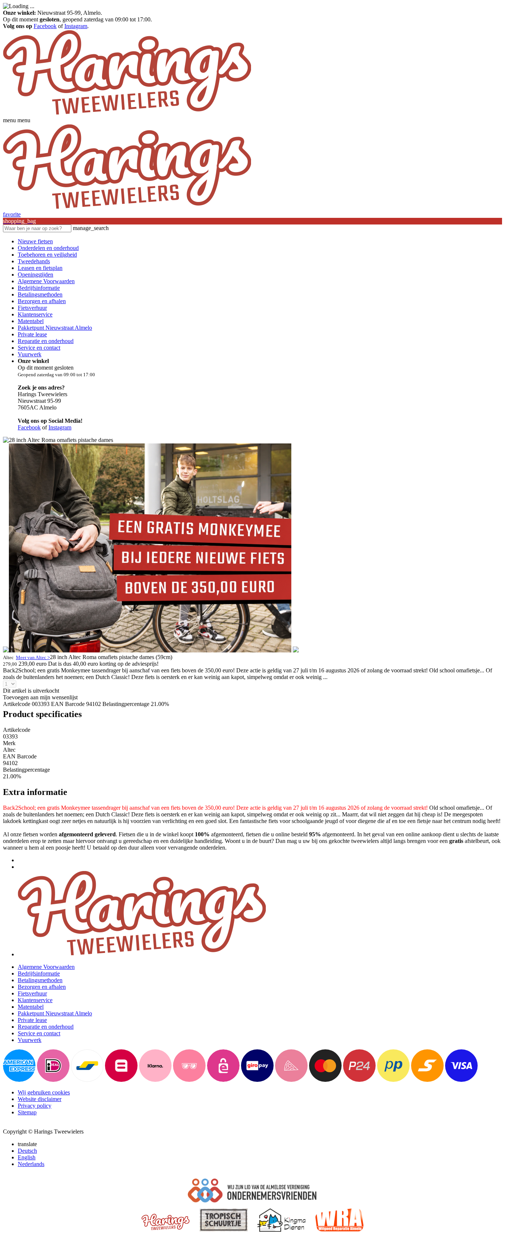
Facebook (45, 26)
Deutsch (27, 1151)
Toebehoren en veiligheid (47, 254)
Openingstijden (35, 274)
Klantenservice (35, 314)
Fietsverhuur (32, 308)
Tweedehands (34, 261)
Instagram (75, 26)
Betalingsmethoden (40, 294)
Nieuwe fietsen (35, 241)
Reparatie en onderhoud (46, 341)
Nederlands (31, 1164)
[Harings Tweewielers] (127, 113)
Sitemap (27, 1112)
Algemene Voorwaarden (46, 281)
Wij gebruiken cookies (44, 1092)
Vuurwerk (29, 354)
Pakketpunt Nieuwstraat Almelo (55, 328)
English (26, 1157)
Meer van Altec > (33, 657)
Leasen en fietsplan (40, 268)
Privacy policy (34, 1106)
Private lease (32, 334)
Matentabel (31, 321)
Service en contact (39, 347)
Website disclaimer (39, 1099)
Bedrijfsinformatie (39, 288)
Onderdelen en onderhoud (48, 248)
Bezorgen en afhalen (42, 301)
